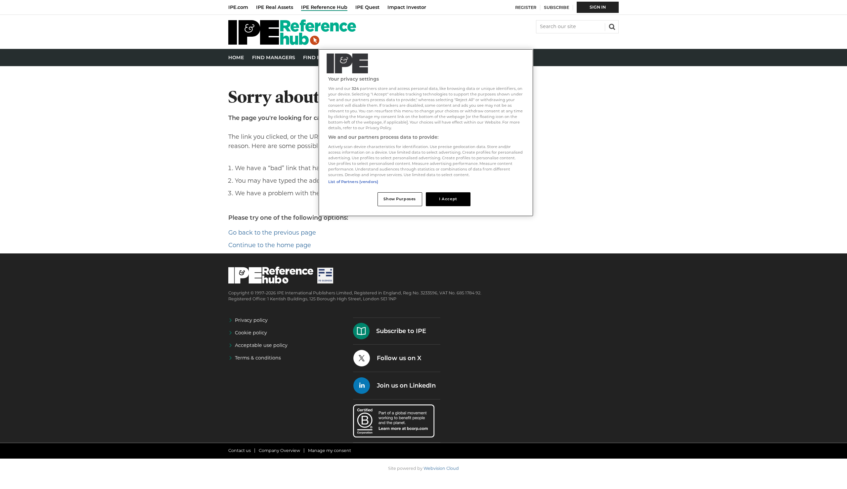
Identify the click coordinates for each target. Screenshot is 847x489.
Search (611, 26)
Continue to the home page (269, 245)
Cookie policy (251, 333)
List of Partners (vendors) (353, 181)
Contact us (239, 450)
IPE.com (238, 7)
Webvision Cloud (441, 468)
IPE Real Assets (274, 7)
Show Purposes (399, 199)
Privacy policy (251, 320)
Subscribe (556, 7)
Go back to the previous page (272, 232)
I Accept (448, 199)
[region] (425, 132)
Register (525, 7)
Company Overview (279, 450)
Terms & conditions (258, 358)
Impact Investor (406, 7)
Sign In (598, 7)
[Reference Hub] (292, 43)
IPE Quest (367, 7)
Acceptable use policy (261, 345)
